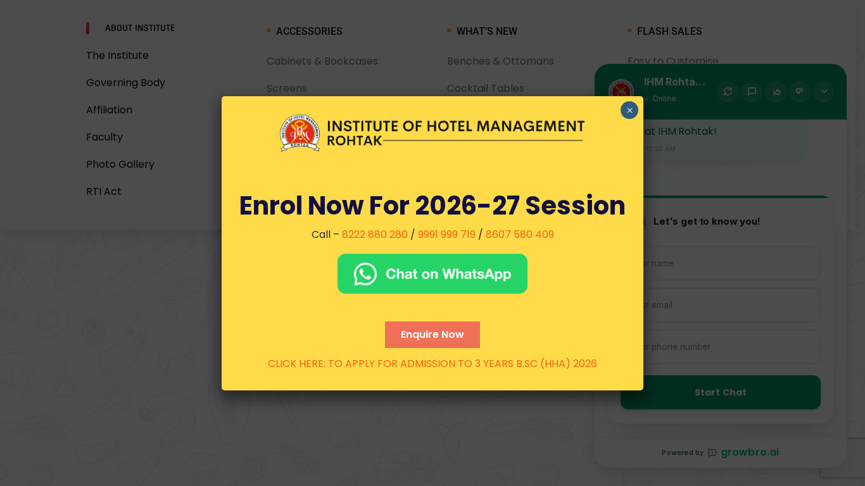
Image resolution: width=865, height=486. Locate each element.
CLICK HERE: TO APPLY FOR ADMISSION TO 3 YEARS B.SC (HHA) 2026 (432, 363)
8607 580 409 (520, 234)
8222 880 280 (375, 234)
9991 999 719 (447, 234)
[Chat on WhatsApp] (432, 274)
